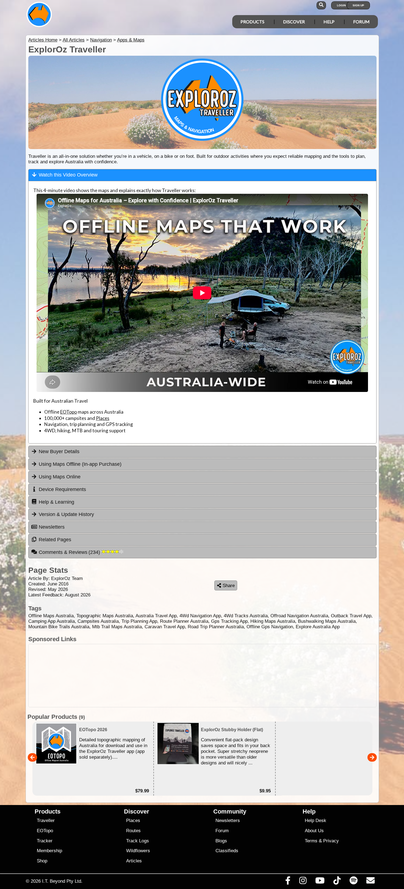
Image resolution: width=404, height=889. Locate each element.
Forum (361, 21)
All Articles (74, 40)
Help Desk (315, 820)
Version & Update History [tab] (66, 514)
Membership (49, 850)
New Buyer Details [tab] (59, 451)
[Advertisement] (207, 675)
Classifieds (226, 850)
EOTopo (68, 412)
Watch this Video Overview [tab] (68, 175)
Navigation (101, 40)
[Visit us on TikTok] (337, 882)
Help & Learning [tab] (56, 502)
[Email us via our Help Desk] (370, 882)
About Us (314, 830)
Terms (311, 840)
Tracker (44, 840)
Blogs (221, 840)
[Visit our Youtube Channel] (320, 882)
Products (252, 21)
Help (328, 21)
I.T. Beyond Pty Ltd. (62, 881)
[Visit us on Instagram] (302, 882)
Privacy (331, 840)
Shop (42, 860)
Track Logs (137, 840)
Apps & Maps (131, 40)
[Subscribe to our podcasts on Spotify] (353, 882)
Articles (134, 860)
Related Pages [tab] (55, 539)
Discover (294, 21)
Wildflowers (138, 850)
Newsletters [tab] (52, 527)
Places (102, 418)
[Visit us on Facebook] (287, 882)
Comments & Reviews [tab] (70, 552)
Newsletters (227, 820)
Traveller (46, 820)
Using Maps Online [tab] (60, 476)
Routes (133, 830)
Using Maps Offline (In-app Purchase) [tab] (80, 464)
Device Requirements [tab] (62, 489)
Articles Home (42, 40)
